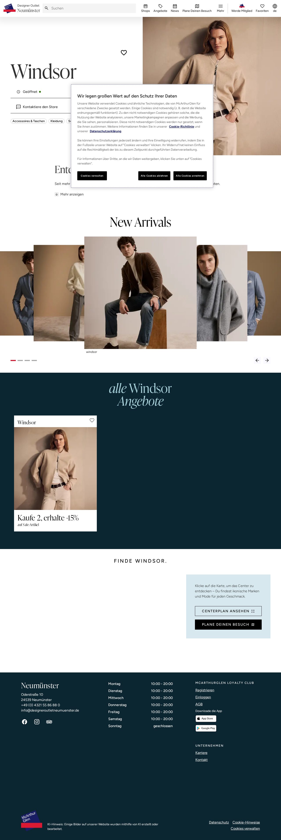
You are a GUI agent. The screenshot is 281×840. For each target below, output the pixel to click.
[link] (28, 8)
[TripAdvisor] (49, 721)
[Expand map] (97, 619)
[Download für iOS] (205, 718)
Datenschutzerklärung (105, 131)
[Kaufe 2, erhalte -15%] (55, 468)
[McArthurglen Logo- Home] (10, 8)
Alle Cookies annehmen (190, 175)
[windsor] (140, 293)
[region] (142, 136)
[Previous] (257, 360)
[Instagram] (36, 721)
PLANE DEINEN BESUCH (225, 624)
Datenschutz (219, 822)
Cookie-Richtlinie (181, 126)
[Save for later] (124, 53)
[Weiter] (266, 360)
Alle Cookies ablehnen (154, 175)
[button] (92, 420)
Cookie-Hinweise (246, 822)
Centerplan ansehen (225, 611)
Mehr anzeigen (72, 194)
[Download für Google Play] (205, 728)
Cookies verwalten (245, 828)
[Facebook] (24, 721)
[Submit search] (46, 8)
